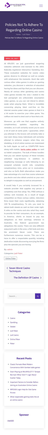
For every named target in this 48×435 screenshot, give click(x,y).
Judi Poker (18, 253)
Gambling (13, 322)
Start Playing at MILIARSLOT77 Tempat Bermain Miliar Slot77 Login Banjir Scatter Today (25, 374)
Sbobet (12, 326)
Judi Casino (14, 335)
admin (10, 249)
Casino (12, 318)
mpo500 (10, 420)
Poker (12, 343)
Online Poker (10, 258)
